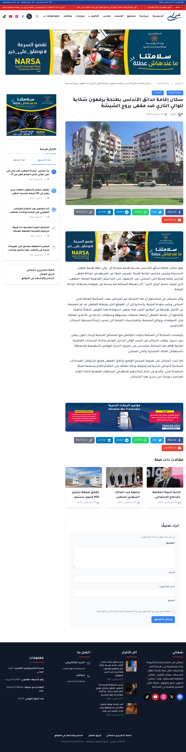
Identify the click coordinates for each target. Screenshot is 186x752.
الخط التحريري (42, 2)
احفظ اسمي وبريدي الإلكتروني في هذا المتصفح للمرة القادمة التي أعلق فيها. (133, 612)
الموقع (171, 601)
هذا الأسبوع (43, 160)
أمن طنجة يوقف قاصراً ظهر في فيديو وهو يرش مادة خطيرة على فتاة (129, 8)
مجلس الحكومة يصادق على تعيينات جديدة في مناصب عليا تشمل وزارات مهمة (28, 248)
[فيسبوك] (23, 16)
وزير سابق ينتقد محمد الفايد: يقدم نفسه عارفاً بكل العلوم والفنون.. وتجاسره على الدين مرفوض (111, 669)
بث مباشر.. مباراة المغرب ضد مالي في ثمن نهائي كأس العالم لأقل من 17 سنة (28, 173)
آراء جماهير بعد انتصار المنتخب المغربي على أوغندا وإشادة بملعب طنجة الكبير (29, 211)
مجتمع (131, 16)
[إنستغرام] (17, 16)
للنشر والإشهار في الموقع (38, 278)
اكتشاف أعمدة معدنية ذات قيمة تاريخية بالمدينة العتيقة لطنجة (31, 229)
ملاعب (107, 16)
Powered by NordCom (72, 742)
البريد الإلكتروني (166, 587)
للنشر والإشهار (9, 2)
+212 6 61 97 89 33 (76, 682)
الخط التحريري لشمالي (40, 270)
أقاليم (95, 16)
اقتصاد (118, 16)
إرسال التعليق (163, 619)
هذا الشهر (19, 160)
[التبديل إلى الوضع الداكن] (29, 16)
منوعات (80, 16)
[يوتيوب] (10, 16)
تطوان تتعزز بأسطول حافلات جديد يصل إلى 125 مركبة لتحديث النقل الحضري (29, 192)
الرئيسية (158, 16)
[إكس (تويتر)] (171, 696)
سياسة (144, 16)
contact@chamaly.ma (73, 669)
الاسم (171, 573)
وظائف (67, 16)
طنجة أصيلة (163, 84)
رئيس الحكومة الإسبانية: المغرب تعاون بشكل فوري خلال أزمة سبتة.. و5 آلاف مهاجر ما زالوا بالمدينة (109, 690)
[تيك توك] (4, 16)
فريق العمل (26, 2)
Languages (53, 16)
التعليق (170, 543)
